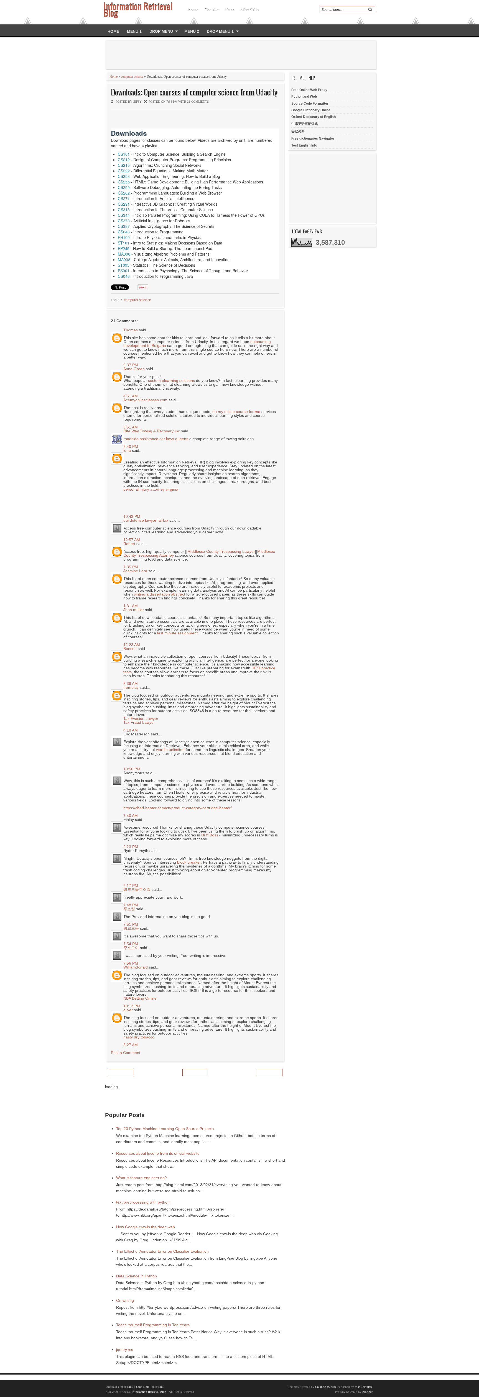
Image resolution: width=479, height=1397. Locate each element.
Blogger (367, 1391)
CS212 (124, 159)
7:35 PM (130, 567)
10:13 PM (131, 1006)
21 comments (198, 101)
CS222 (124, 170)
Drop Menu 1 (220, 31)
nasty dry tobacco (138, 1037)
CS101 (124, 154)
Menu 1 (134, 31)
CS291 (124, 204)
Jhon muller (133, 609)
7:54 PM (130, 944)
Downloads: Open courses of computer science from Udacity (194, 92)
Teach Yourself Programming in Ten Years (153, 1325)
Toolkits (211, 9)
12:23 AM (131, 644)
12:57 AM (131, 540)
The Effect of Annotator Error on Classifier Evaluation (162, 1251)
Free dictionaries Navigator (312, 138)
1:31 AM (130, 606)
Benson (130, 648)
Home (193, 9)
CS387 (124, 226)
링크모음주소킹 (137, 889)
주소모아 (131, 947)
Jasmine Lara (135, 571)
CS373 (124, 220)
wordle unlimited (170, 749)
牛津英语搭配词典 (304, 124)
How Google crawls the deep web (145, 1227)
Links (229, 9)
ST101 (123, 243)
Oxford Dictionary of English (313, 117)
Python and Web (304, 97)
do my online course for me (236, 411)
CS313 (124, 209)
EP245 (123, 248)
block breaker (189, 862)
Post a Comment (125, 1052)
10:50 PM (131, 769)
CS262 (124, 193)
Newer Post (120, 1073)
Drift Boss (209, 835)
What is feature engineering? (141, 1178)
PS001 (123, 270)
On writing (125, 1300)
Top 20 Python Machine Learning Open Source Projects (165, 1128)
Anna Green (134, 369)
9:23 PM (130, 846)
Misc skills (250, 9)
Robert (129, 543)
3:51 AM (130, 427)
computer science (132, 77)
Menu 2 (191, 31)
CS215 (124, 165)
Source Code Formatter (309, 103)
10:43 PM (131, 516)
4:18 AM (130, 730)
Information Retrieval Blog (149, 1391)
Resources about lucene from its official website (158, 1153)
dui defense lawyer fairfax (145, 520)
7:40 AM (130, 815)
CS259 (124, 187)
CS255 (124, 182)
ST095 (123, 265)
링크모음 (131, 928)
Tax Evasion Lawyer (140, 718)
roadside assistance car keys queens (155, 439)
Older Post (269, 1073)
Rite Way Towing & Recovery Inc (151, 431)
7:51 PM (130, 924)
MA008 (124, 259)
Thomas (130, 330)
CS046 (124, 231)
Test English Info (304, 145)
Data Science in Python (136, 1276)
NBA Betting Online (140, 998)
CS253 (124, 176)
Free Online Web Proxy (309, 90)
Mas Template (364, 1386)
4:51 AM (130, 396)
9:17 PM (130, 885)
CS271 (124, 198)
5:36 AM (130, 683)
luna (127, 450)
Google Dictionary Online (310, 110)
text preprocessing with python (143, 1202)
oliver (128, 1010)
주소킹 (129, 909)
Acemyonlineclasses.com (145, 400)
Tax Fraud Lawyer (139, 722)
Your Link (126, 1386)
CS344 (124, 215)
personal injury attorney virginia (150, 489)
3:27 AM (130, 1045)
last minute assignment (177, 633)
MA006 (124, 254)
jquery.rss (124, 1349)
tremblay (131, 687)
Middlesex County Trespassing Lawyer (221, 551)
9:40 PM (130, 446)
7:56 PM (130, 963)
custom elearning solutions (171, 380)
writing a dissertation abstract (159, 594)
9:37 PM (130, 365)
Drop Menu (161, 31)
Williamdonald (135, 967)
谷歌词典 (298, 131)
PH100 (124, 237)
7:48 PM (130, 905)
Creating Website (326, 1386)
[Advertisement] (242, 54)
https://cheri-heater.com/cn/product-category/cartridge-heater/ (177, 808)
